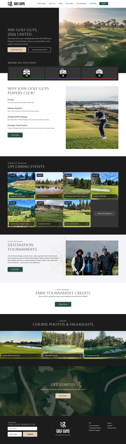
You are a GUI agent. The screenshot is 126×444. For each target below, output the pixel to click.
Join (90, 423)
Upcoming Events (39, 49)
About (109, 423)
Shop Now (63, 304)
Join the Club (16, 49)
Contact (109, 426)
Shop (104, 4)
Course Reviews (94, 426)
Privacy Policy (111, 428)
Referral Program (94, 430)
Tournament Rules (95, 428)
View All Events (104, 213)
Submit (30, 434)
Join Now (15, 135)
